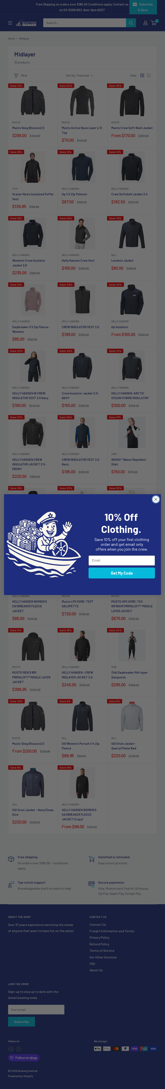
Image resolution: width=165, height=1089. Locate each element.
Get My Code (122, 573)
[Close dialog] (155, 499)
